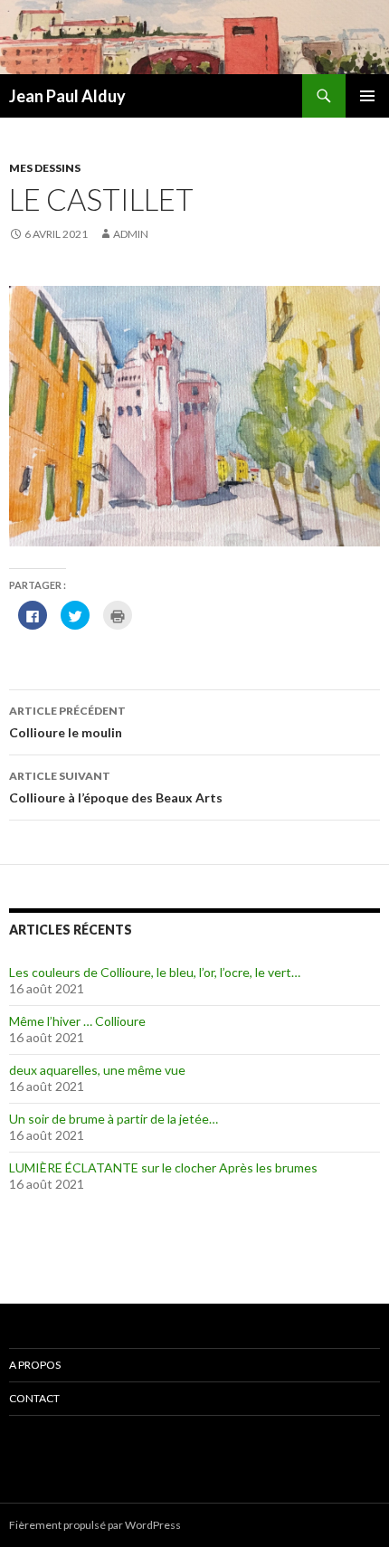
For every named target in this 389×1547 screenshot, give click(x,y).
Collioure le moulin (67, 722)
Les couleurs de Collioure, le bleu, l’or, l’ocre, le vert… (154, 972)
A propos (35, 1364)
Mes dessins (45, 168)
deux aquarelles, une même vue (97, 1069)
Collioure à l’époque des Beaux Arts (116, 787)
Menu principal (367, 96)
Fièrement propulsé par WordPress (95, 1525)
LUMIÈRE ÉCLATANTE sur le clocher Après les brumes (163, 1167)
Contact (34, 1398)
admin (130, 234)
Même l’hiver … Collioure (77, 1021)
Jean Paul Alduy (67, 96)
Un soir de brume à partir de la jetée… (113, 1118)
